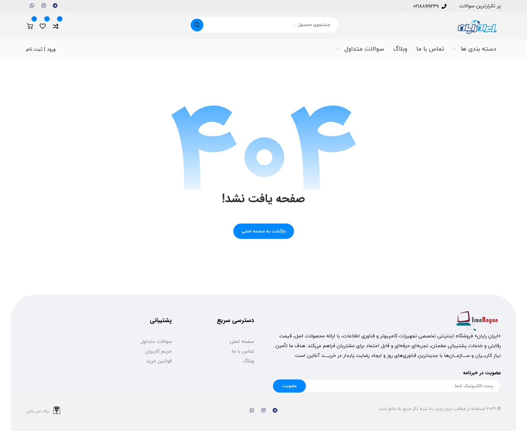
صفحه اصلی (242, 341)
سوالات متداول (156, 341)
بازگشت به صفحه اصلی (264, 231)
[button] (55, 5)
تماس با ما (243, 351)
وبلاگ (248, 361)
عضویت (289, 386)
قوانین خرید (159, 361)
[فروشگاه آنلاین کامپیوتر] (477, 27)
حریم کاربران (158, 351)
